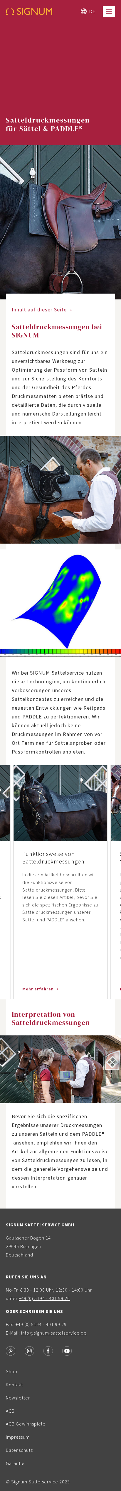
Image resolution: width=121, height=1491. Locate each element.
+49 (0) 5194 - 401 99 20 (44, 1298)
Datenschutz (19, 1450)
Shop (11, 1371)
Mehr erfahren (38, 989)
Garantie (15, 1463)
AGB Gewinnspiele (26, 1424)
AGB (10, 1411)
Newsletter (18, 1398)
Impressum (18, 1437)
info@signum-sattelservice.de (54, 1333)
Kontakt (14, 1384)
